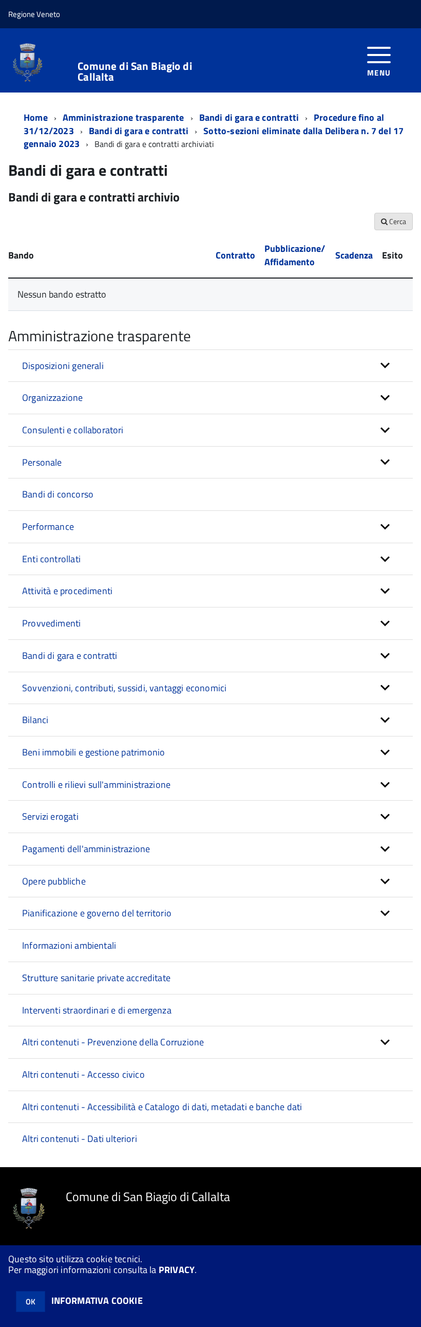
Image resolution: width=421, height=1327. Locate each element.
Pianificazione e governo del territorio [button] (96, 913)
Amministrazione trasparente (123, 117)
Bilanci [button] (35, 720)
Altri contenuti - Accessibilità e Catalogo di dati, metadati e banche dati (162, 1107)
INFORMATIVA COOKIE (97, 1300)
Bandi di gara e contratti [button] (70, 655)
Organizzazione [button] (52, 397)
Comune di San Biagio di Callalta (135, 71)
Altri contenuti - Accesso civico (83, 1074)
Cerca (397, 221)
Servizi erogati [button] (50, 816)
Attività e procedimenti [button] (67, 591)
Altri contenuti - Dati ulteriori (79, 1139)
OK (30, 1301)
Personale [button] (42, 462)
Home (36, 117)
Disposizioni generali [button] (63, 366)
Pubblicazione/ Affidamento (294, 255)
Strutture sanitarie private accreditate (96, 978)
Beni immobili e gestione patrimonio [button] (93, 752)
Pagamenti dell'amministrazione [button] (86, 849)
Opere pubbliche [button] (54, 881)
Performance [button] (48, 526)
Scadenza (354, 255)
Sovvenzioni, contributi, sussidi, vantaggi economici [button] (124, 688)
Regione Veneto (34, 14)
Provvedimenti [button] (51, 623)
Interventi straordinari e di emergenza (96, 1010)
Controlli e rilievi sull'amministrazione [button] (96, 784)
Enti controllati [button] (51, 559)
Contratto (235, 255)
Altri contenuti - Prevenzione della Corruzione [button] (113, 1042)
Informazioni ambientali (69, 945)
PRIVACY (177, 1270)
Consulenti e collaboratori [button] (73, 430)
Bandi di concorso (57, 494)
